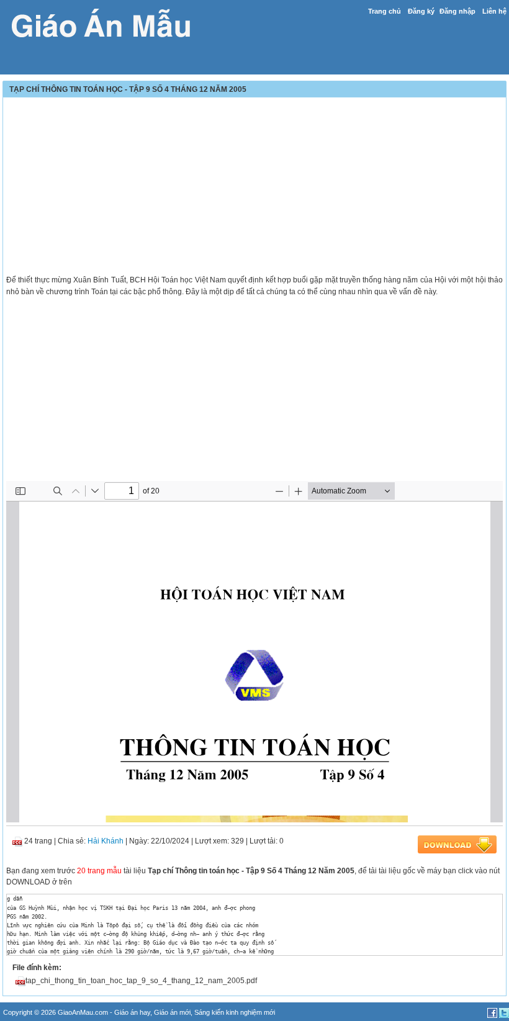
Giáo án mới (172, 1012)
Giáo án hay (132, 1012)
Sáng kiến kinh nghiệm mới (234, 1012)
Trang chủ (384, 11)
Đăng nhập (457, 11)
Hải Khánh (106, 841)
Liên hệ (494, 11)
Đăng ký (421, 11)
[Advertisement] (254, 187)
